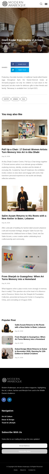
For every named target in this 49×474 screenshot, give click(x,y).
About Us (23, 470)
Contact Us (31, 470)
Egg (23, 99)
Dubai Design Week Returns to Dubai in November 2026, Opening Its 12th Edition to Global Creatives (31, 351)
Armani (15, 99)
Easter (6, 99)
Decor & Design (8, 420)
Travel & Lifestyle (8, 423)
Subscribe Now (24, 451)
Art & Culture (7, 416)
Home (16, 470)
